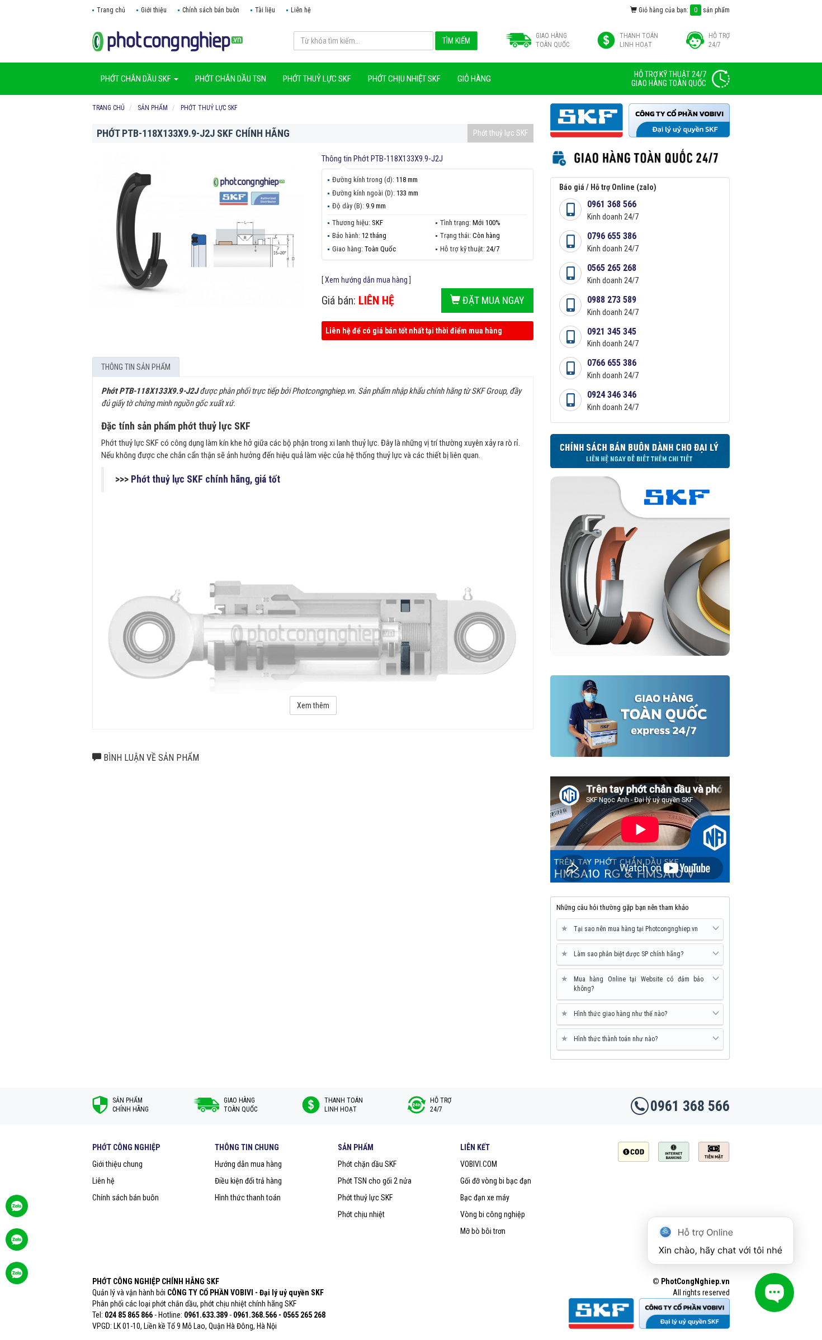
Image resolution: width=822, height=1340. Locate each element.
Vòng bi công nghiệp (492, 1214)
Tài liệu (265, 10)
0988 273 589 (611, 299)
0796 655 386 (611, 236)
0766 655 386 (611, 362)
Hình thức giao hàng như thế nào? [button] (616, 1013)
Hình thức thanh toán (248, 1197)
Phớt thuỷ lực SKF (500, 132)
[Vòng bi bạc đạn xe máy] (167, 40)
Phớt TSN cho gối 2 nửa (375, 1180)
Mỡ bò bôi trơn (483, 1231)
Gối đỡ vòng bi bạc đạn (495, 1180)
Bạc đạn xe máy (484, 1197)
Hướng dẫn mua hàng (248, 1164)
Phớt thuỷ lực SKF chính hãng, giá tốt (205, 479)
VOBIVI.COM (478, 1164)
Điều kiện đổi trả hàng (248, 1180)
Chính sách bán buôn (210, 10)
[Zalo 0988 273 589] (17, 1278)
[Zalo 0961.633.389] (17, 1211)
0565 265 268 (611, 268)
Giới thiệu (154, 10)
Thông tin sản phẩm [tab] (136, 367)
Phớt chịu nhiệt (361, 1214)
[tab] (640, 929)
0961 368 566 (611, 204)
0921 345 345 (611, 331)
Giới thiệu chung (117, 1164)
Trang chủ (111, 10)
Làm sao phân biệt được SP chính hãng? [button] (624, 954)
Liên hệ (301, 10)
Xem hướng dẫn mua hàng (366, 279)
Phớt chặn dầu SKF (367, 1164)
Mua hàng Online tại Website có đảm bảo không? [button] (634, 984)
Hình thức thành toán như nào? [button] (611, 1038)
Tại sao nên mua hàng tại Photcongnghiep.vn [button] (631, 928)
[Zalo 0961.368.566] (17, 1245)
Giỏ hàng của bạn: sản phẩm (683, 10)
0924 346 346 (611, 394)
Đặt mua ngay (492, 300)
